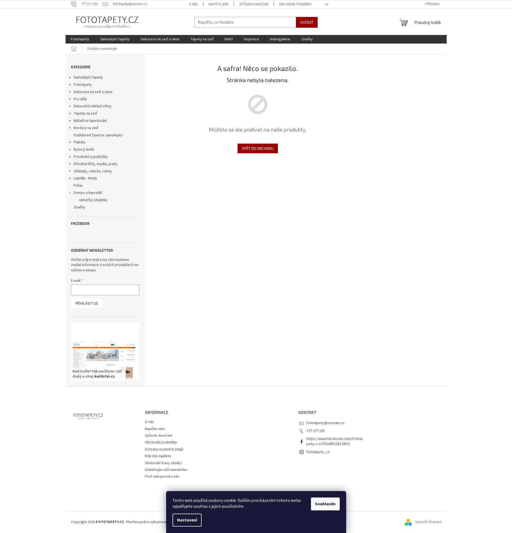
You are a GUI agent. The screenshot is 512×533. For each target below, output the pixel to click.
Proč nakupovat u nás (162, 476)
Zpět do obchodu (258, 148)
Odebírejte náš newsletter (166, 469)
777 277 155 (315, 431)
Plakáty (79, 142)
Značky (79, 207)
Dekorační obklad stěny (93, 106)
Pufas (78, 185)
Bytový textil (84, 149)
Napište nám (218, 4)
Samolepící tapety (88, 77)
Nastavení (187, 520)
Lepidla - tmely (85, 178)
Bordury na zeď (86, 128)
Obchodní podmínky (295, 4)
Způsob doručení (253, 4)
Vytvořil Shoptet (428, 522)
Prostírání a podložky (91, 156)
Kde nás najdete (158, 456)
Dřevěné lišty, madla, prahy (95, 164)
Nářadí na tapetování (90, 120)
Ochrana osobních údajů (164, 449)
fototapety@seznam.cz (325, 423)
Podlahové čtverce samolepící (98, 135)
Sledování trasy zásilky (163, 463)
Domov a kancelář (88, 193)
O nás (193, 4)
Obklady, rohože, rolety (93, 171)
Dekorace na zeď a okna (93, 92)
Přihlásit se (86, 303)
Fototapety (83, 84)
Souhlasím (325, 504)
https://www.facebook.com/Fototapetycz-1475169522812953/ (334, 441)
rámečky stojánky (93, 200)
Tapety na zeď (85, 113)
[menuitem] (80, 39)
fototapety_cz (318, 452)
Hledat (306, 22)
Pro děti (80, 99)
